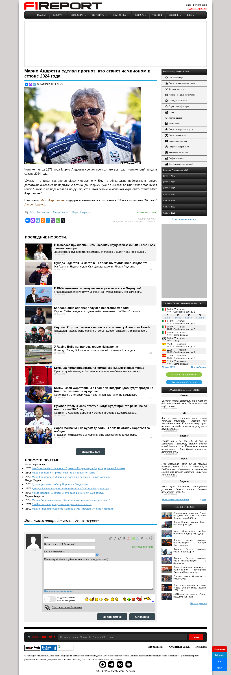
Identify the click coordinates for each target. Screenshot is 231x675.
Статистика (119, 15)
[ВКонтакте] (26, 84)
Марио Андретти (81, 212)
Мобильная (155, 646)
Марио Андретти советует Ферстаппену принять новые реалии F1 (71, 500)
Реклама (201, 646)
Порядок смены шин (178, 141)
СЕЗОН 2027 (169, 176)
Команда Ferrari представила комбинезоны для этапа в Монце (99, 367)
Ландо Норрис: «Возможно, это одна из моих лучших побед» (68, 492)
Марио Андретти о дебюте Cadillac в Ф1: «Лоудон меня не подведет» (73, 508)
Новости (57, 15)
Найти (196, 637)
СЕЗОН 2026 (169, 182)
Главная (41, 15)
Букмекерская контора (184, 219)
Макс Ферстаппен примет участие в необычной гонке (63, 472)
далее (203, 499)
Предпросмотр (112, 616)
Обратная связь (179, 646)
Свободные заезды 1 (178, 100)
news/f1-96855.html (169, 494)
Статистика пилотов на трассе (182, 83)
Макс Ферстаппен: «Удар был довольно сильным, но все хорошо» (71, 476)
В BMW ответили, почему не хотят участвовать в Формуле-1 (97, 288)
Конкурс (139, 15)
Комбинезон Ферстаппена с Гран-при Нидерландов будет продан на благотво (78, 468)
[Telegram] (34, 84)
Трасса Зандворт (176, 77)
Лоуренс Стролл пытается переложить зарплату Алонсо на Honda (102, 327)
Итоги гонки (174, 123)
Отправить (142, 616)
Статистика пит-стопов (179, 135)
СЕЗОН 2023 (169, 200)
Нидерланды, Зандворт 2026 (176, 71)
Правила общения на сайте (58, 591)
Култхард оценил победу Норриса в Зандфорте (60, 484)
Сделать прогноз (197, 8)
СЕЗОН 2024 (169, 194)
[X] (63, 220)
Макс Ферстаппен (53, 200)
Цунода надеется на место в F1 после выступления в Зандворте (100, 263)
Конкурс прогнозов (177, 89)
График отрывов (176, 158)
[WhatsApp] (58, 220)
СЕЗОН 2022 (169, 206)
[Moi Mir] (48, 220)
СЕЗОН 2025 (169, 188)
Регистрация (200, 4)
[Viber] (53, 220)
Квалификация (175, 118)
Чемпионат (77, 15)
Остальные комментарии (175, 499)
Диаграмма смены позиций (181, 164)
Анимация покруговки (179, 152)
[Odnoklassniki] (43, 220)
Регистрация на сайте (142, 547)
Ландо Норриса (34, 204)
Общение (173, 15)
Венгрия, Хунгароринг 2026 (175, 170)
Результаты (98, 15)
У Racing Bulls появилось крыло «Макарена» (86, 346)
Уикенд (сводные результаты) (182, 95)
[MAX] (30, 84)
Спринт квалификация (179, 106)
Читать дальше (198, 603)
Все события (198, 367)
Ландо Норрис (61, 212)
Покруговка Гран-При (179, 146)
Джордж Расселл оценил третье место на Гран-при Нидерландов (70, 488)
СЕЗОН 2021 (169, 213)
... (153, 600)
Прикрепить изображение (67, 607)
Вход (188, 4)
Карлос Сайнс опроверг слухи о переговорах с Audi (91, 307)
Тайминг (157, 15)
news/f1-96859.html (169, 408)
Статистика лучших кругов (181, 129)
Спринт (172, 112)
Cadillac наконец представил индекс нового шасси (61, 504)
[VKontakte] (27, 220)
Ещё (189, 15)
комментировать (146, 212)
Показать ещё (91, 451)
